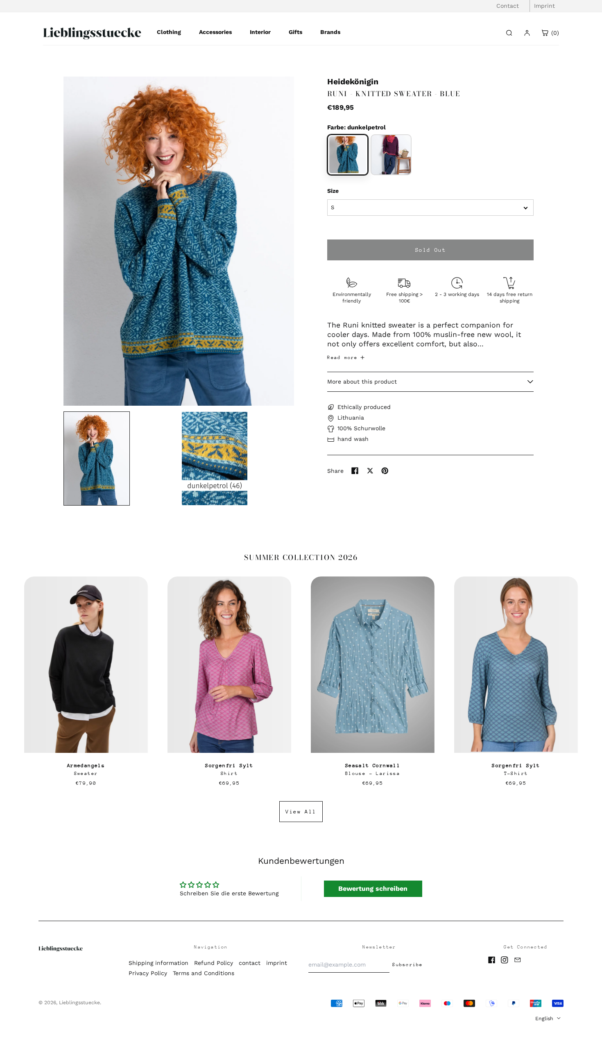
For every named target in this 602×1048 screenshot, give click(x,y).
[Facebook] (492, 960)
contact (249, 963)
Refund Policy (213, 963)
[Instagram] (504, 960)
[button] (178, 241)
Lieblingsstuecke (79, 1002)
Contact (507, 5)
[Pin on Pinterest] (385, 470)
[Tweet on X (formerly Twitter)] (370, 470)
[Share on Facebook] (355, 470)
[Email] (517, 960)
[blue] (347, 154)
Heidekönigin (352, 81)
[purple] (391, 154)
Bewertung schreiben (372, 888)
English (545, 1018)
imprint (276, 963)
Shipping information (158, 963)
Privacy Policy (148, 973)
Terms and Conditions (203, 973)
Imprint (544, 5)
